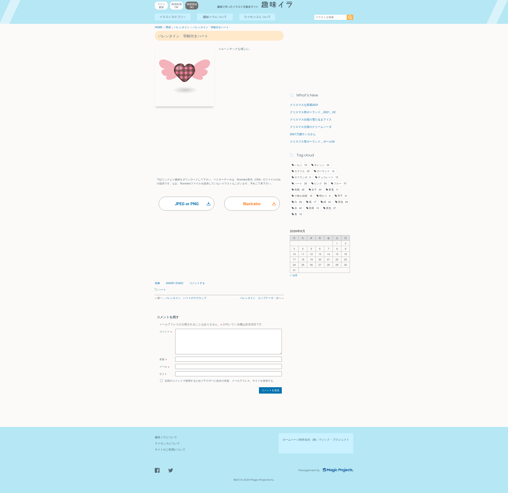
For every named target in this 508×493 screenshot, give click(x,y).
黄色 (331, 208)
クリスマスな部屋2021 (304, 105)
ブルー (340, 183)
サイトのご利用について (170, 449)
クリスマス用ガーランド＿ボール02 (312, 141)
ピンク (320, 183)
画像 (157, 283)
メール (164, 366)
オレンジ (321, 165)
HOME (159, 27)
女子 (316, 189)
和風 (299, 189)
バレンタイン (182, 27)
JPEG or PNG (187, 203)
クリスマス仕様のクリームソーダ (311, 127)
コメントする (197, 283)
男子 (342, 195)
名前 (163, 359)
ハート (162, 289)
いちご (300, 165)
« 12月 (293, 275)
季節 (168, 27)
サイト (163, 374)
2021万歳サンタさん (303, 134)
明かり (324, 195)
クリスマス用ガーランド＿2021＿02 (313, 112)
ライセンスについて (257, 17)
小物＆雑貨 (303, 195)
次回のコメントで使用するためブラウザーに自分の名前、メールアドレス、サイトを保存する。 (220, 380)
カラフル (302, 171)
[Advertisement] (219, 138)
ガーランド (325, 171)
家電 (334, 189)
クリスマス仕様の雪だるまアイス (311, 119)
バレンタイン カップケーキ (256, 298)
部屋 (314, 208)
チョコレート (328, 177)
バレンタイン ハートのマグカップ (185, 298)
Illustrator (252, 203)
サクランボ (302, 177)
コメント (165, 331)
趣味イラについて (215, 17)
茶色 (343, 202)
